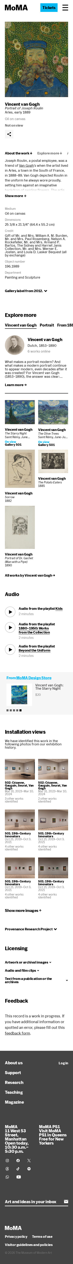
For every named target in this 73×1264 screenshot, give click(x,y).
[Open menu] (65, 7)
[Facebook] (19, 1160)
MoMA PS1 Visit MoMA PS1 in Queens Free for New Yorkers (53, 1134)
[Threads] (8, 1168)
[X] (30, 1160)
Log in (63, 1063)
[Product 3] (14, 710)
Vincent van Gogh (22, 104)
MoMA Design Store (33, 678)
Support (13, 1072)
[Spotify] (30, 1168)
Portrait (47, 325)
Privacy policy (16, 1236)
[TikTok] (19, 1168)
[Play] (10, 611)
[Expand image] (36, 59)
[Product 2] (11, 710)
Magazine (14, 1102)
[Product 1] (7, 710)
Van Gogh (26, 165)
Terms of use (42, 1236)
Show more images (21, 910)
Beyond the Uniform (34, 650)
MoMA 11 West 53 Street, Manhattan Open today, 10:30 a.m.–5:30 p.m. (17, 1139)
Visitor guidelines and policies (29, 1244)
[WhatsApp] (8, 1176)
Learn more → (16, 385)
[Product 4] (17, 710)
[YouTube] (19, 1176)
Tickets (49, 7)
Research (14, 1082)
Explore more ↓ (49, 153)
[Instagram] (8, 1160)
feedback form (17, 1033)
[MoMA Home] (16, 7)
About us (14, 1062)
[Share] (9, 134)
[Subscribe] (66, 1201)
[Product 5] (20, 710)
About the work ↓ (18, 153)
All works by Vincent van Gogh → (30, 575)
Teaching (14, 1092)
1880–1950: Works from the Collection (34, 630)
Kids (58, 608)
